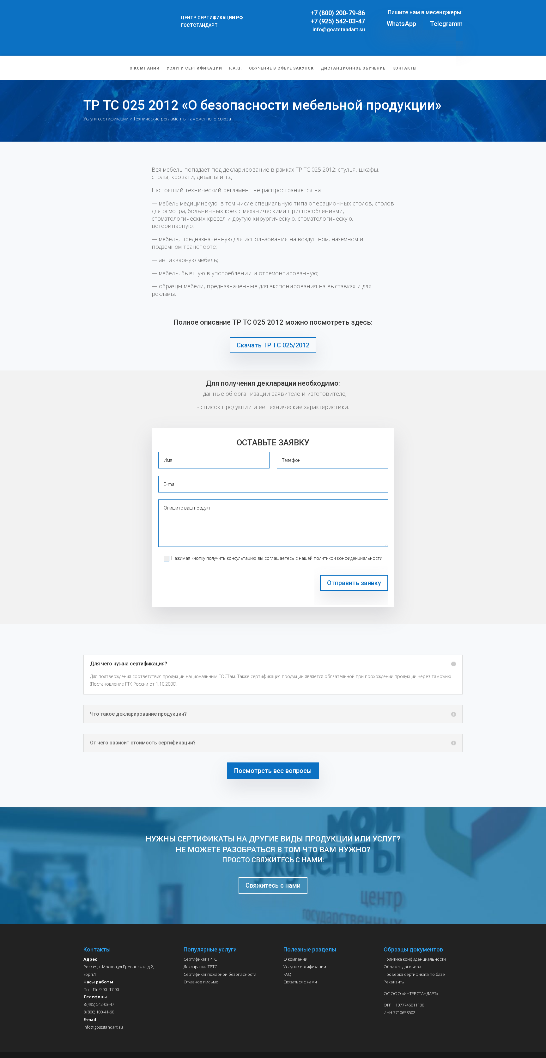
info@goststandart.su (338, 30)
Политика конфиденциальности (415, 959)
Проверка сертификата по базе (414, 974)
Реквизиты (394, 982)
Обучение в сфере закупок (406, 16)
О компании (295, 959)
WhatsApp (401, 24)
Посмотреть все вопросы (273, 770)
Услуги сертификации (322, 16)
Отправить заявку (354, 583)
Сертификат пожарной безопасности (220, 974)
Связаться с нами (300, 982)
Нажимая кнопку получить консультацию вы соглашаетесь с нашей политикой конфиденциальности (276, 558)
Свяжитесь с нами (273, 885)
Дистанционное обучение (475, 16)
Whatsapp (430, 5)
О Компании (275, 16)
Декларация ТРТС (200, 966)
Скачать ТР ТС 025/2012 (273, 345)
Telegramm (446, 24)
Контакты (525, 16)
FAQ (287, 974)
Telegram (454, 5)
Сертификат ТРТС (200, 959)
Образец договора (402, 966)
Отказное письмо (201, 982)
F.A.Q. (361, 16)
